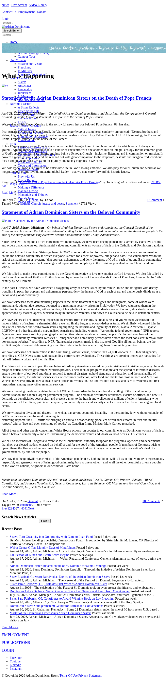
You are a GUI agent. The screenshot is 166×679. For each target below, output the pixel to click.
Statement (72, 203)
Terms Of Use (69, 675)
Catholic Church (30, 203)
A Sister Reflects (28, 107)
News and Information (32, 165)
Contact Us (9, 12)
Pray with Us (26, 176)
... (20, 508)
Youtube (15, 661)
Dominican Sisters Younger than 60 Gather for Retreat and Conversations (56, 605)
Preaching (24, 67)
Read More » (10, 192)
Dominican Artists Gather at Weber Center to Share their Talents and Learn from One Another (70, 591)
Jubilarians (24, 93)
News (5, 5)
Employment (26, 12)
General (34, 200)
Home (14, 42)
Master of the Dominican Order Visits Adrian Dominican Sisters (50, 613)
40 (22, 508)
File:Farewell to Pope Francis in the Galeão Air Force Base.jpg (60, 182)
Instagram (16, 668)
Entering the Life (28, 111)
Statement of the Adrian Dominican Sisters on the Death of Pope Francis (77, 98)
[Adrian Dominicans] (16, 26)
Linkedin (15, 665)
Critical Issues (27, 129)
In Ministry (25, 71)
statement (26, 504)
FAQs (22, 122)
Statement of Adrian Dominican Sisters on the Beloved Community (71, 212)
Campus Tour (26, 56)
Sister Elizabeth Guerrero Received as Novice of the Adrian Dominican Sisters (60, 576)
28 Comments (151, 501)
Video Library (38, 5)
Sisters (22, 82)
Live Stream (19, 5)
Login (5, 18)
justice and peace (53, 203)
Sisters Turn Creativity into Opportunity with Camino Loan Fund (51, 536)
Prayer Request (27, 180)
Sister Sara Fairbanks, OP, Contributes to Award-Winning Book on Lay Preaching (62, 598)
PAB (13, 143)
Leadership (25, 89)
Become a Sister (20, 103)
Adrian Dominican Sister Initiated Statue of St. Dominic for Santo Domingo (58, 565)
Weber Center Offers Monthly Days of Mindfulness (43, 547)
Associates (24, 85)
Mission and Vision (30, 63)
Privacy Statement (89, 675)
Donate (41, 12)
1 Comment (154, 200)
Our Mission (18, 60)
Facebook (16, 657)
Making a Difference (31, 187)
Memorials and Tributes (33, 194)
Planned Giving (28, 191)
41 (26, 508)
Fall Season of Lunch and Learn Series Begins (39, 555)
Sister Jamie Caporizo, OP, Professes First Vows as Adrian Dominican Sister (58, 584)
